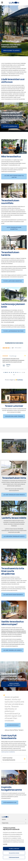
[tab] (4, 372)
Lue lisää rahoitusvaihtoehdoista (13, 594)
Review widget (9, 380)
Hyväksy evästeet (14, 848)
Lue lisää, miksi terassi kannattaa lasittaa (14, 176)
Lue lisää (5, 844)
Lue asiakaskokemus (13, 725)
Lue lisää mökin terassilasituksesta (14, 536)
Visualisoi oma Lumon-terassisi (14, 416)
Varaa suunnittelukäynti (11, 50)
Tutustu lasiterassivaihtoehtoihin (13, 331)
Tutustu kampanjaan (10, 126)
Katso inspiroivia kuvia (9, 802)
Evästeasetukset (14, 857)
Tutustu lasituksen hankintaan (12, 281)
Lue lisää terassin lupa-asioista (12, 650)
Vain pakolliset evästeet (14, 853)
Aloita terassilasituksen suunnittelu (14, 228)
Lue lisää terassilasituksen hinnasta (14, 494)
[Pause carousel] (14, 375)
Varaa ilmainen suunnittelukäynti (14, 684)
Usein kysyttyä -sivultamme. (8, 752)
